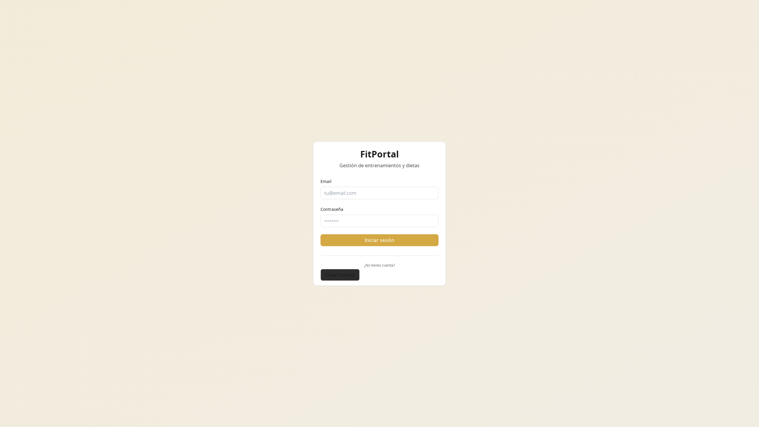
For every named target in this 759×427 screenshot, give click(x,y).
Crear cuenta (340, 275)
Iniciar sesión (379, 240)
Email (325, 181)
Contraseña (331, 209)
